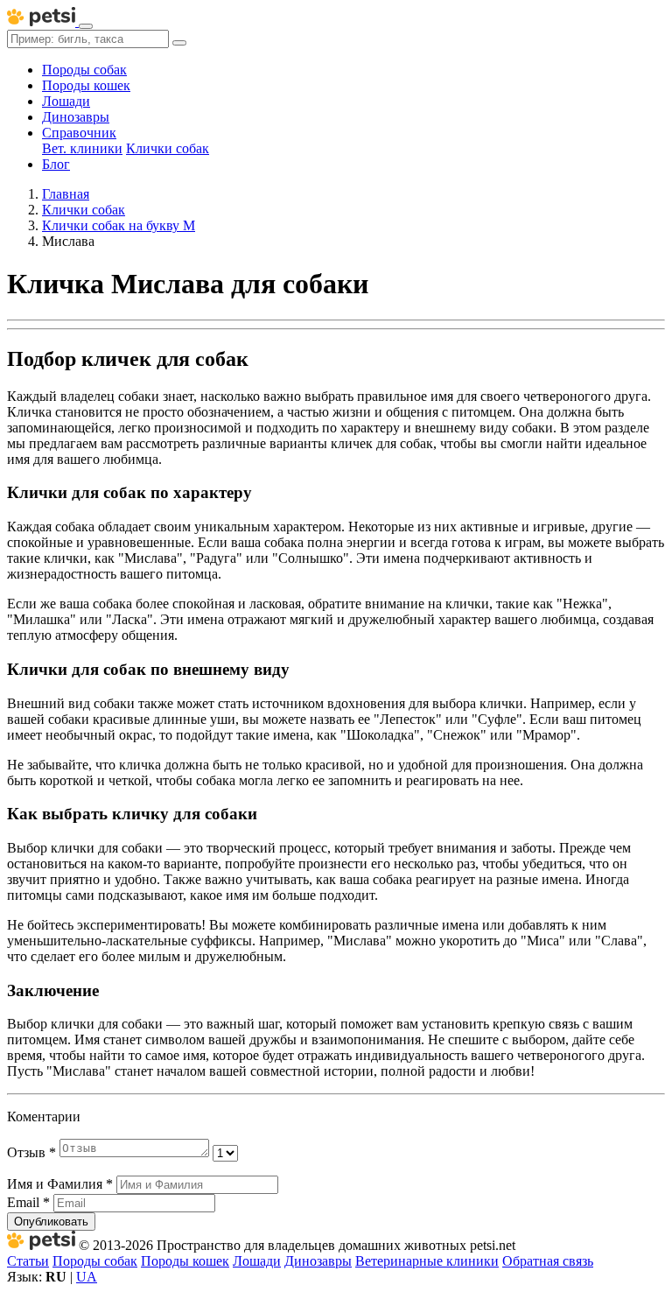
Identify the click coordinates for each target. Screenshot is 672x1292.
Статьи (28, 1260)
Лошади (66, 101)
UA (86, 1276)
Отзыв (31, 1152)
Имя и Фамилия (60, 1183)
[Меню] (86, 26)
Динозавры (75, 116)
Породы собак (84, 69)
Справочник (79, 132)
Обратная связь (547, 1260)
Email (28, 1202)
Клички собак (167, 148)
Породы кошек (86, 85)
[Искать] (179, 43)
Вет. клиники (82, 148)
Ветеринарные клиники (427, 1260)
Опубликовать (51, 1221)
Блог (56, 164)
